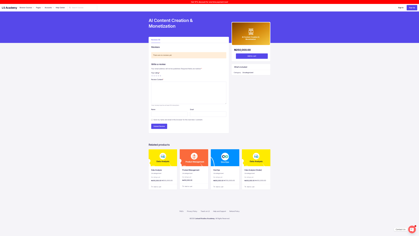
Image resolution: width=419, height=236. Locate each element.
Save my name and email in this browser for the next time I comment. (178, 120)
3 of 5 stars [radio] (156, 75)
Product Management (190, 170)
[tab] (155, 40)
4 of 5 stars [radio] (158, 75)
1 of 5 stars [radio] (152, 75)
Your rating (155, 73)
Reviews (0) (155, 40)
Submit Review (159, 126)
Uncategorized (247, 72)
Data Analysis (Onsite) (253, 170)
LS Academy (9, 7)
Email (192, 109)
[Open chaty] (412, 229)
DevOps (216, 170)
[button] (162, 187)
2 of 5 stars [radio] (154, 75)
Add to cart (252, 56)
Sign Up (412, 8)
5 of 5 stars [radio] (160, 75)
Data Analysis (156, 170)
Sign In (401, 8)
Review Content (157, 79)
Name (153, 109)
